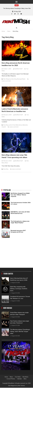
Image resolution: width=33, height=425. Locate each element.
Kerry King (14, 79)
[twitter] (15, 13)
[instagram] (18, 13)
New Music (25, 376)
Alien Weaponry (7, 79)
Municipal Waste (21, 79)
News (6, 162)
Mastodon (25, 125)
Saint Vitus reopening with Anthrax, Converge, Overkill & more (18, 288)
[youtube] (21, 13)
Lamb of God (12, 125)
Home (6, 376)
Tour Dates (18, 376)
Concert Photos (11, 378)
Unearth (4, 127)
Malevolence (19, 125)
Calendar (19, 378)
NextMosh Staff (18, 68)
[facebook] (11, 13)
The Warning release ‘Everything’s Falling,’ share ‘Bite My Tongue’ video (20, 331)
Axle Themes (21, 385)
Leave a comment (6, 81)
